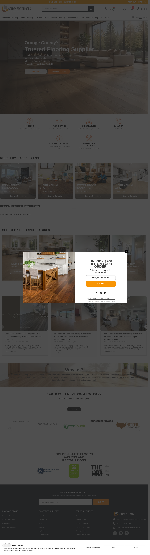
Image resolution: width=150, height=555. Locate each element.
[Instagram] (100, 293)
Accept (114, 547)
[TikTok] (105, 293)
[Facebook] (96, 293)
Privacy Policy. (28, 550)
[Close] (126, 251)
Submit (100, 284)
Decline (135, 547)
